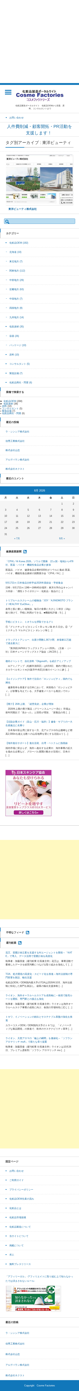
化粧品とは (15, 1208)
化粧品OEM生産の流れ (21, 1198)
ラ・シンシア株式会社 (17, 431)
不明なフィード (15, 932)
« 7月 (17, 538)
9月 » (62, 538)
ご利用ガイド (16, 1180)
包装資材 (16, 326)
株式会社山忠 (13, 450)
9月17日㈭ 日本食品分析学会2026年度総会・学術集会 (34, 582)
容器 (14, 336)
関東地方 (17, 270)
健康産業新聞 (13, 551)
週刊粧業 (11, 942)
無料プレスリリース (20, 1264)
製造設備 (15, 373)
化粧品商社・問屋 (20, 382)
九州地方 (16, 317)
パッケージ (17, 345)
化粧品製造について (20, 1226)
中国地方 (15, 298)
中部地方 (16, 280)
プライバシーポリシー (21, 1189)
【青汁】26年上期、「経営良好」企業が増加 (29, 704)
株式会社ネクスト (15, 468)
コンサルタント (19, 363)
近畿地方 (16, 289)
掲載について (16, 1245)
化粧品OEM (18, 242)
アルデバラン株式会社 (17, 459)
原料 (14, 354)
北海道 (15, 252)
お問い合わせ (16, 1171)
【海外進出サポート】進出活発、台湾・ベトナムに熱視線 (37, 743)
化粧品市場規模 (17, 1217)
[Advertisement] (39, 41)
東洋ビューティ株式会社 (22, 208)
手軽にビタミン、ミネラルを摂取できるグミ (29, 621)
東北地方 (15, 261)
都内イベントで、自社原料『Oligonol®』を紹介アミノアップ (38, 661)
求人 (11, 1254)
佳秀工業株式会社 (15, 441)
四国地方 (15, 308)
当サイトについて (18, 1236)
